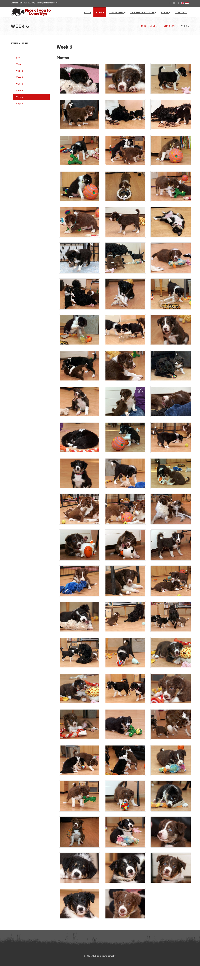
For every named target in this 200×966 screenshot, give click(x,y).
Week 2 (19, 71)
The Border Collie (142, 12)
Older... (154, 26)
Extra (165, 12)
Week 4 (19, 84)
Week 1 (19, 64)
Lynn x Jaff (170, 26)
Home (87, 12)
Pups (99, 12)
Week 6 (19, 97)
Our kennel (116, 12)
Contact (181, 12)
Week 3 (19, 77)
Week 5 (19, 90)
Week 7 (19, 103)
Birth (18, 57)
